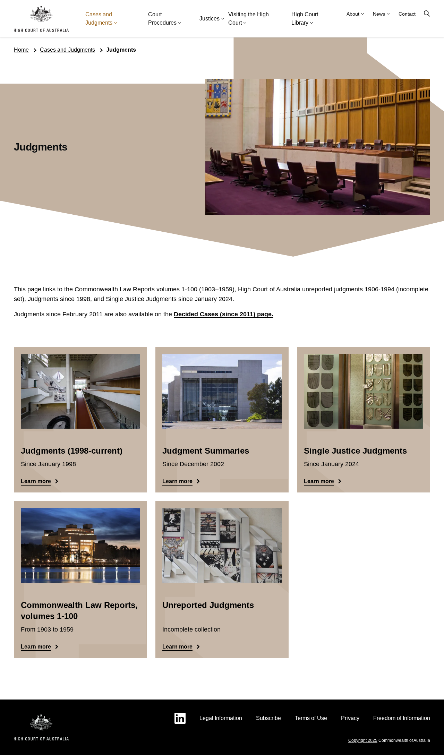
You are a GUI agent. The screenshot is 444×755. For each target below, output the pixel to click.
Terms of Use (311, 718)
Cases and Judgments (98, 18)
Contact (407, 14)
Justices (209, 19)
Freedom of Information (401, 718)
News (379, 14)
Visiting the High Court (248, 18)
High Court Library (304, 18)
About (353, 14)
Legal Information (220, 718)
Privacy (350, 718)
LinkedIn (180, 718)
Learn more (36, 481)
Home (21, 50)
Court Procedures (162, 18)
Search (427, 14)
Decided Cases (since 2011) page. (223, 314)
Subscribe (268, 718)
